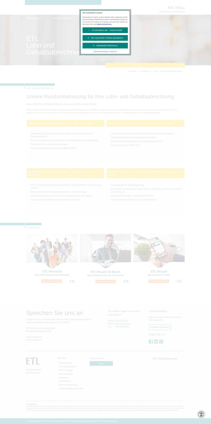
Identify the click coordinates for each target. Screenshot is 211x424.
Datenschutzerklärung (104, 24)
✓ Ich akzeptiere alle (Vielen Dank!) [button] (105, 30)
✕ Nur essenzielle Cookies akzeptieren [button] (105, 38)
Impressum (113, 51)
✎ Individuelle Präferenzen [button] (105, 46)
